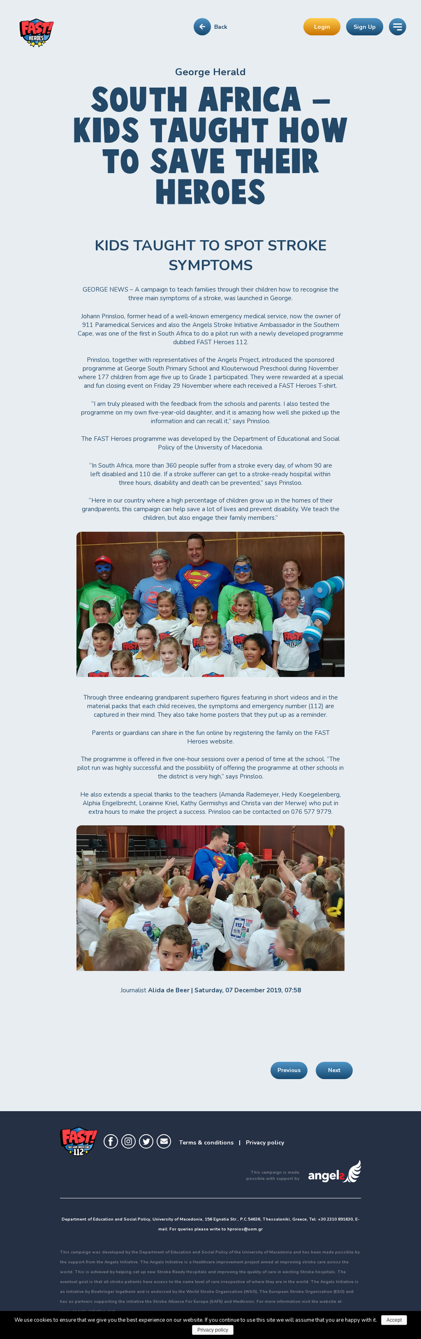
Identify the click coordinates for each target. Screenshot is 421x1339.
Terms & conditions (206, 1143)
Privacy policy (265, 1143)
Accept (394, 1320)
